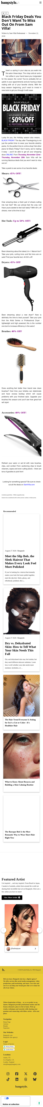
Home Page (6, 1022)
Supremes (6, 1028)
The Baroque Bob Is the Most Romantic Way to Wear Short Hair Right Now (20, 835)
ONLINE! (9, 154)
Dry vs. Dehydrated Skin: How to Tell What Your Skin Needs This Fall (20, 649)
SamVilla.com (29, 484)
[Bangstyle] (9, 2)
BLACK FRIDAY (8, 140)
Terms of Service (8, 1044)
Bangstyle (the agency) (10, 1037)
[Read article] (21, 530)
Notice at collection (11, 1104)
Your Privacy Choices (18, 1098)
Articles (5, 1024)
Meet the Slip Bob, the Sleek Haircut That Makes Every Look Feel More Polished (20, 561)
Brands (5, 1026)
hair (5, 13)
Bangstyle (21, 551)
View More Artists (11, 897)
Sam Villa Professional (17, 33)
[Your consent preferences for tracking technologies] (39, 1103)
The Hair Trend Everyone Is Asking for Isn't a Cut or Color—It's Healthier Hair (20, 723)
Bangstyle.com (7, 1035)
